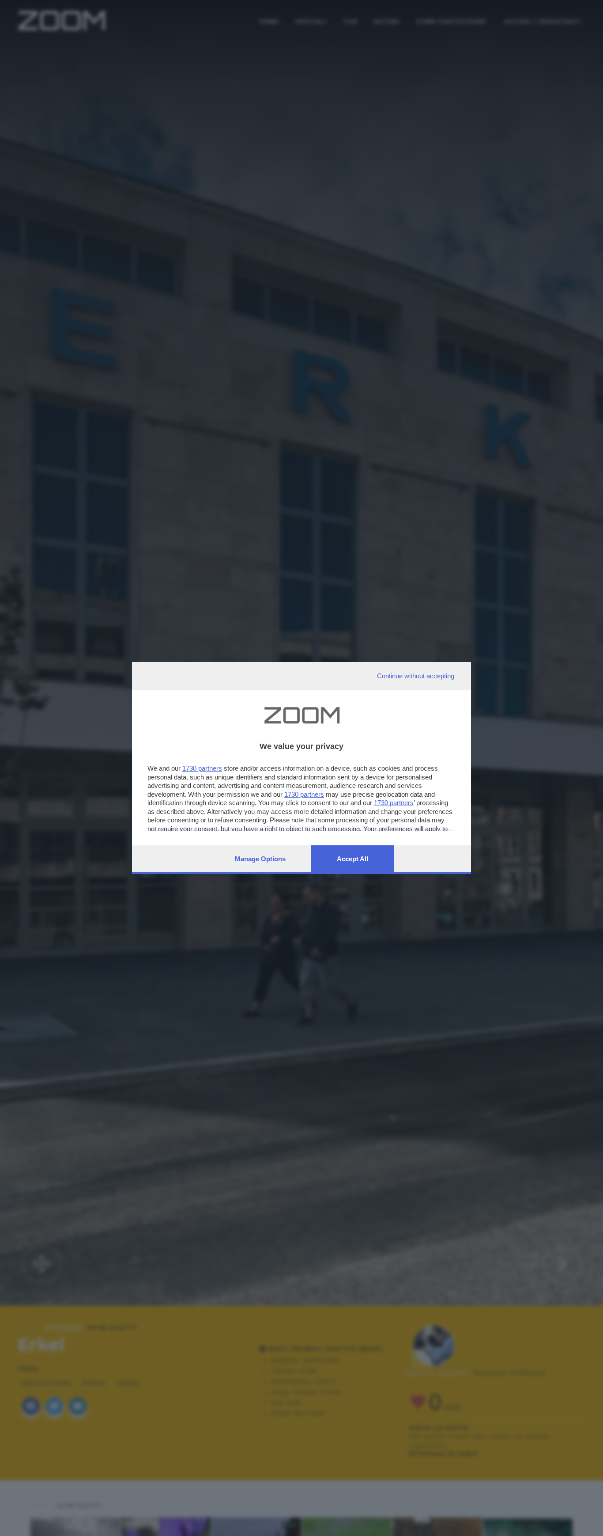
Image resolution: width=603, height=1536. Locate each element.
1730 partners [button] (202, 768)
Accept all (352, 859)
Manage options (260, 859)
